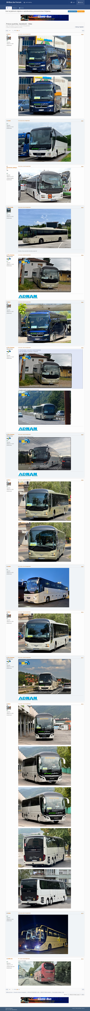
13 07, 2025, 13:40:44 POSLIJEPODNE (24, 611)
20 (15, 30)
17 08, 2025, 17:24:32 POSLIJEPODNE (24, 703)
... (13, 30)
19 (14, 30)
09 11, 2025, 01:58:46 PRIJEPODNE (24, 958)
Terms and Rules (78, 1008)
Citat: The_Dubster (23, 351)
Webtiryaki (11, 1008)
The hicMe (10, 207)
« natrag (77, 27)
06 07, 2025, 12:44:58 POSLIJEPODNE (24, 479)
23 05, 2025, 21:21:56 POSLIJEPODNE (24, 166)
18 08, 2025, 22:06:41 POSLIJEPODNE (24, 913)
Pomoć (73, 1008)
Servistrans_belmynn (12, 168)
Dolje (7, 30)
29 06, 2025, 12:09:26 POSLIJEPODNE (24, 434)
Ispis (83, 30)
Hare (9, 34)
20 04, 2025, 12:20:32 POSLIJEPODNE (24, 34)
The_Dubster (11, 255)
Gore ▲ (83, 1008)
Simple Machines (14, 1009)
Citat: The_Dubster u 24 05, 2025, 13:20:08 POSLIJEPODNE (30, 350)
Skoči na (65, 994)
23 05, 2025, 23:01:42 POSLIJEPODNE (24, 207)
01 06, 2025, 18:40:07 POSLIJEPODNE (24, 302)
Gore (7, 989)
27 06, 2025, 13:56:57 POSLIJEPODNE (24, 347)
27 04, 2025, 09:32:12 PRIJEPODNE (24, 120)
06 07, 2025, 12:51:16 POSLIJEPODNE (24, 566)
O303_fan (10, 958)
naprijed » (81, 27)
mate (9, 120)
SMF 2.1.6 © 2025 (8, 1009)
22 (19, 30)
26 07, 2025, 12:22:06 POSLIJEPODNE (24, 657)
